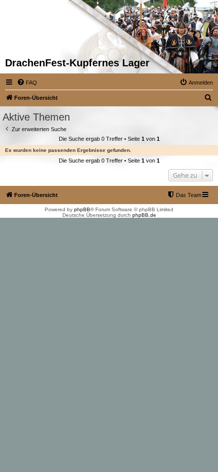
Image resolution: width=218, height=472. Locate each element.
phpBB (82, 209)
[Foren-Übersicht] (29, 28)
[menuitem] (27, 82)
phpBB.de (144, 215)
